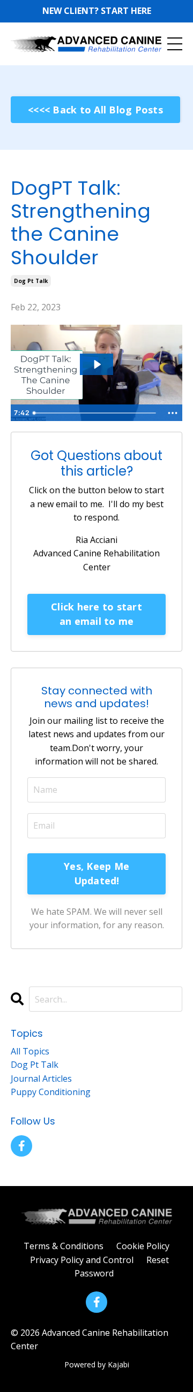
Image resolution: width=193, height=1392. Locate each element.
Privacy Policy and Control (81, 1260)
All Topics (30, 1051)
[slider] (96, 413)
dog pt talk (31, 281)
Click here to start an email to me (96, 614)
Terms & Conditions (63, 1246)
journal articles (41, 1078)
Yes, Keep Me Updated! (96, 873)
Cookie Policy (142, 1246)
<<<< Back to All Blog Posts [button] (95, 109)
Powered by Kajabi (96, 1364)
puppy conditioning (51, 1092)
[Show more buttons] (172, 413)
